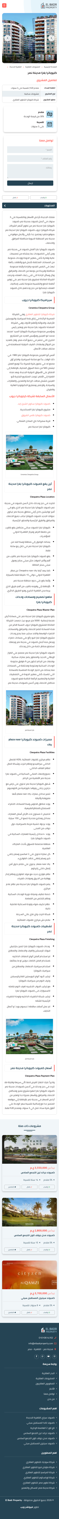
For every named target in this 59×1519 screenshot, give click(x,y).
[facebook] (36, 1356)
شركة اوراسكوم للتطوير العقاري (39, 1477)
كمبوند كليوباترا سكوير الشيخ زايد (34, 404)
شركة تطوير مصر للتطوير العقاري (39, 1482)
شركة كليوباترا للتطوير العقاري (26, 100)
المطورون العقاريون (45, 1383)
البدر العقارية (48, 1373)
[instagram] (54, 1356)
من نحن (51, 1399)
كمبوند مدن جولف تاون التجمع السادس (34, 1235)
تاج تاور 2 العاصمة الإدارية (42, 1428)
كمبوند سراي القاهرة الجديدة (40, 1417)
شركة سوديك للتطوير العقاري (40, 1462)
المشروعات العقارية (45, 1378)
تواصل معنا (49, 1394)
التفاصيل (11, 1186)
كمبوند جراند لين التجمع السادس (38, 1172)
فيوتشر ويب (26, 1507)
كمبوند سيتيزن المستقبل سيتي (38, 1298)
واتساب (42, 197)
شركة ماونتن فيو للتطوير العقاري (39, 1467)
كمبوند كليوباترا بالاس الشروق (35, 415)
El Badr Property (13, 1500)
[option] (29, 38)
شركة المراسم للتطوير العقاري (40, 1472)
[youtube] (48, 1356)
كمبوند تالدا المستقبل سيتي (41, 1423)
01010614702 (46, 1337)
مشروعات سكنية (31, 94)
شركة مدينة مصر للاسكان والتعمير (38, 1488)
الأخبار (52, 1388)
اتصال (14, 197)
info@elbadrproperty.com (40, 1343)
